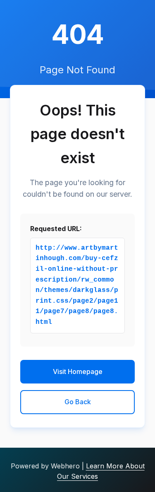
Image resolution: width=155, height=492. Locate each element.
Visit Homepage (78, 371)
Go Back (77, 402)
